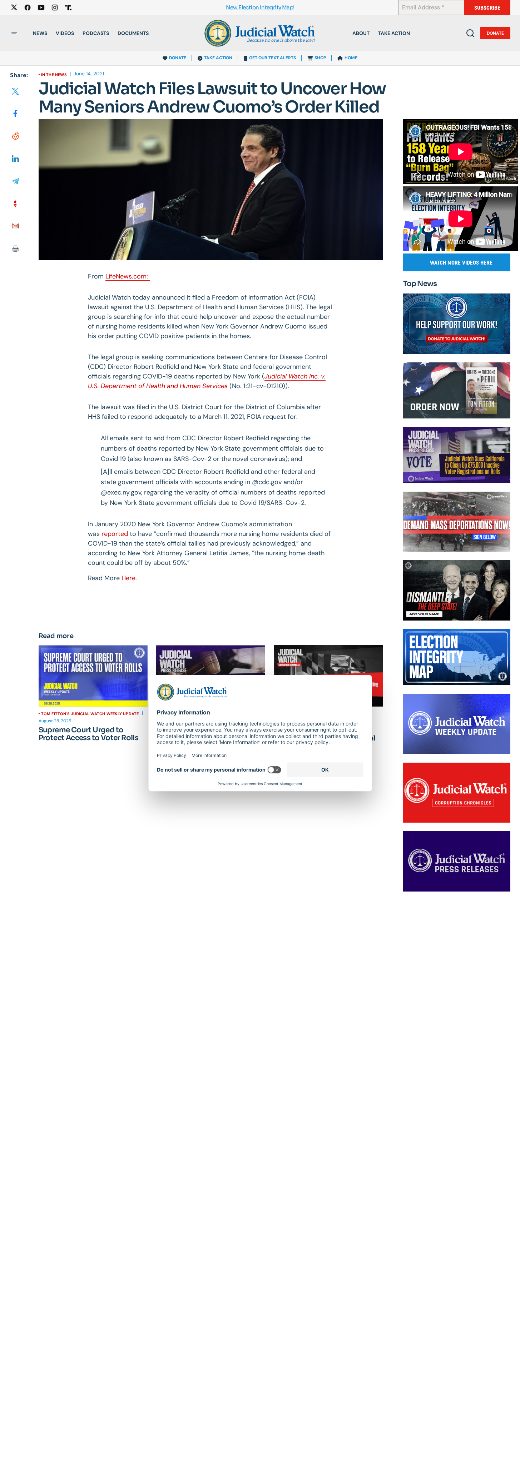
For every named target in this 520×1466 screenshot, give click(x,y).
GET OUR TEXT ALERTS (272, 58)
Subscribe (487, 7)
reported (114, 533)
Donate (495, 33)
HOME (351, 58)
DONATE (177, 58)
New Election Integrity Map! (260, 8)
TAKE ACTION (218, 58)
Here (128, 578)
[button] (14, 33)
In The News (54, 74)
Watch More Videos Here (461, 262)
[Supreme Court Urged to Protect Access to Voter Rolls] (93, 676)
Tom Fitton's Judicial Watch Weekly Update (90, 714)
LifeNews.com (126, 276)
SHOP (320, 58)
